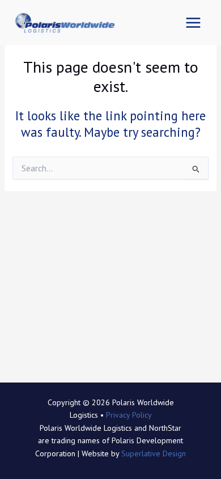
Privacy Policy (129, 415)
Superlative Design (153, 453)
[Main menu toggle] (192, 23)
